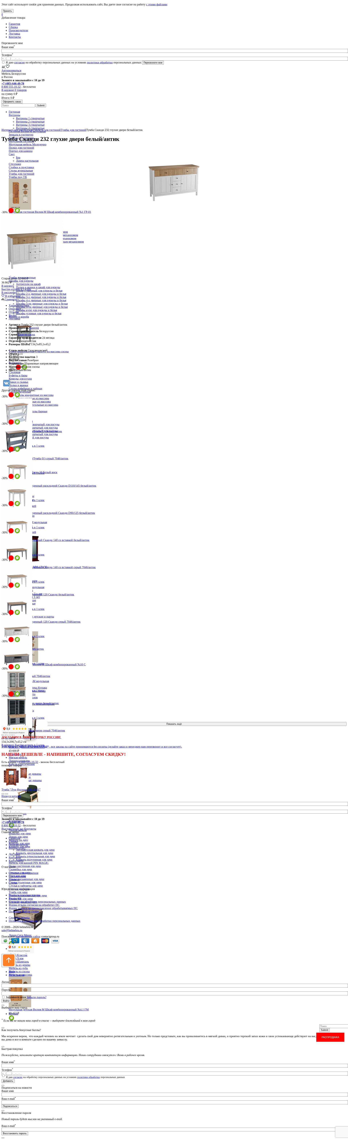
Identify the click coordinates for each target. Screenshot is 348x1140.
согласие (19, 62)
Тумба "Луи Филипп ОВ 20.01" (21, 789)
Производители (18, 30)
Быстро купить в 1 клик (16, 289)
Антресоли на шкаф (28, 284)
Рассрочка (15, 898)
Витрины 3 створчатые (30, 124)
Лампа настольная (27, 160)
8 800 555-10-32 (11, 86)
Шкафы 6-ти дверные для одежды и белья (42, 306)
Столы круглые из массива (32, 398)
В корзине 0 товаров (14, 90)
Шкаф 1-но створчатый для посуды (37, 424)
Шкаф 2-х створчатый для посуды (37, 427)
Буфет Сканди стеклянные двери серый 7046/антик (33, 730)
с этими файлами (156, 4)
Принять (7, 11)
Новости (14, 879)
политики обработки (100, 62)
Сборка (13, 27)
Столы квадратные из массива (34, 395)
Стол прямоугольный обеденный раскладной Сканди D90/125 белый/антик (48, 512)
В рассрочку (9, 292)
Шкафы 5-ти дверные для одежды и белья (42, 303)
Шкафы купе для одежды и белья (36, 310)
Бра (18, 157)
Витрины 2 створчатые (30, 121)
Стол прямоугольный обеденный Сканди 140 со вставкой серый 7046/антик (48, 567)
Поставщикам (17, 876)
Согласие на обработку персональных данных (37, 901)
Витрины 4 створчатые (30, 128)
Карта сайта (16, 860)
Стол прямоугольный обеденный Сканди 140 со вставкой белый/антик (45, 540)
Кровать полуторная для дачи (34, 859)
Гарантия (14, 23)
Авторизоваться (11, 70)
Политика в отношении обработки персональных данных (44, 920)
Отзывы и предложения (23, 873)
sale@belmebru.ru (11, 930)
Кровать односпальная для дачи (35, 856)
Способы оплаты (19, 917)
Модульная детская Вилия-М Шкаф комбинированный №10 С (47, 664)
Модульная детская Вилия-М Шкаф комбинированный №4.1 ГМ (49, 1009)
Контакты (15, 36)
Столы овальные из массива (33, 401)
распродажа (330, 1037)
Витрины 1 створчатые (30, 118)
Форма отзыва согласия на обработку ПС (34, 904)
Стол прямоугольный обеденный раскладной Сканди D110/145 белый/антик (48, 485)
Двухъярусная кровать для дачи (35, 849)
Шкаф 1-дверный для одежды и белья (39, 290)
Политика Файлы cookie (24, 911)
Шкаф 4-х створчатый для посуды (37, 434)
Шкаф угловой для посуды (32, 437)
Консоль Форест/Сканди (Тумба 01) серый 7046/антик (34, 458)
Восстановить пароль (15, 1133)
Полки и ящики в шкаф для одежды (38, 287)
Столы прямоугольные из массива (37, 404)
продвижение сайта (28, 936)
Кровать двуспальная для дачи (34, 853)
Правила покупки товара (24, 895)
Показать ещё (174, 724)
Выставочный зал (12, 828)
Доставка (14, 33)
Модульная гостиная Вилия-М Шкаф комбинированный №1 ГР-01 (50, 211)
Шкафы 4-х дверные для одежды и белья (41, 300)
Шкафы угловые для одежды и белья (38, 313)
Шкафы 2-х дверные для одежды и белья (41, 293)
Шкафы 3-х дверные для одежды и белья (41, 297)
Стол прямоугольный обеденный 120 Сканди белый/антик (37, 594)
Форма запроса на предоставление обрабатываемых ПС (43, 908)
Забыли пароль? (36, 997)
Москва (13, 1013)
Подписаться (10, 1106)
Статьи (13, 882)
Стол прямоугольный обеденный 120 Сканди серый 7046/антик (40, 621)
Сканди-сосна (26, 334)
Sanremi (34, 327)
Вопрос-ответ (17, 848)
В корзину (7, 285)
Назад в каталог (11, 796)
